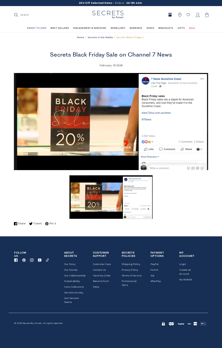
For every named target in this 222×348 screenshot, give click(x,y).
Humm (155, 270)
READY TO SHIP (36, 28)
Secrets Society (73, 292)
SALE (192, 28)
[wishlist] (188, 15)
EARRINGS (136, 28)
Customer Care (102, 264)
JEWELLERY (117, 28)
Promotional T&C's (129, 283)
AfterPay (156, 281)
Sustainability (72, 281)
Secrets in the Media (100, 37)
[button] (206, 15)
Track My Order (102, 275)
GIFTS (181, 28)
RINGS (150, 28)
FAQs (96, 287)
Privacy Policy (130, 270)
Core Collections (74, 287)
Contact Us (99, 270)
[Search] (15, 14)
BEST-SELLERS (59, 28)
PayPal (155, 264)
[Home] (108, 14)
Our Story (70, 264)
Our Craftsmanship (74, 275)
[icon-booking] (170, 15)
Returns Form (101, 281)
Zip (152, 275)
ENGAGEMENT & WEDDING (89, 28)
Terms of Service (132, 275)
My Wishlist (185, 279)
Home (80, 37)
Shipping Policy (131, 264)
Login (182, 264)
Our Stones (71, 270)
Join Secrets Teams (71, 300)
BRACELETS (165, 28)
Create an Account (185, 272)
